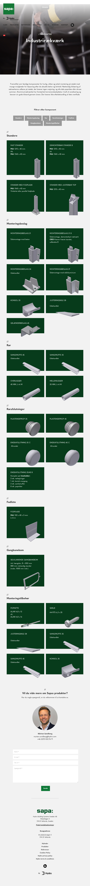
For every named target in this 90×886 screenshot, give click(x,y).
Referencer (45, 850)
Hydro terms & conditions (45, 859)
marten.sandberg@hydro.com (45, 737)
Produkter (45, 847)
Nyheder (45, 843)
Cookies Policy (45, 853)
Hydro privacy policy (45, 856)
